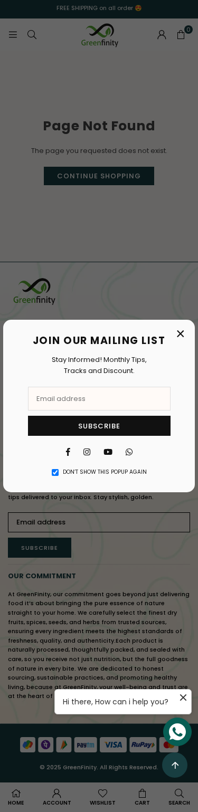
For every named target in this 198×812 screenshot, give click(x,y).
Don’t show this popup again (105, 472)
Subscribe (99, 426)
